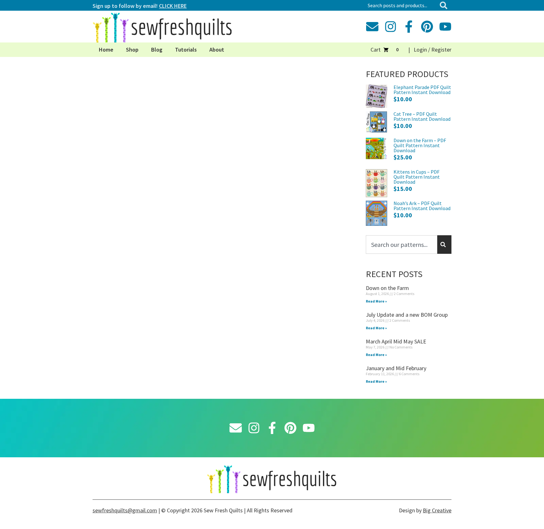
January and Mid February (396, 368)
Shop (132, 49)
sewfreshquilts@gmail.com (125, 510)
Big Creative (437, 510)
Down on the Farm (387, 288)
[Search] (444, 5)
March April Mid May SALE (396, 341)
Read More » (376, 301)
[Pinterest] (427, 26)
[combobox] (401, 5)
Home (106, 49)
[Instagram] (390, 26)
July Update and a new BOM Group (407, 314)
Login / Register (432, 49)
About (216, 49)
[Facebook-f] (409, 26)
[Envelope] (372, 26)
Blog (156, 49)
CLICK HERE (173, 5)
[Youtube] (445, 26)
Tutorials (186, 49)
